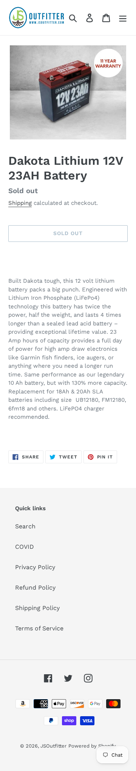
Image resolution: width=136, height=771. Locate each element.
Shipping (20, 203)
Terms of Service (39, 628)
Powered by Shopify (92, 746)
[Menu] (122, 17)
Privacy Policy (35, 567)
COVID (24, 546)
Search (25, 526)
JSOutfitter (53, 746)
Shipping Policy (37, 608)
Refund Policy (35, 587)
